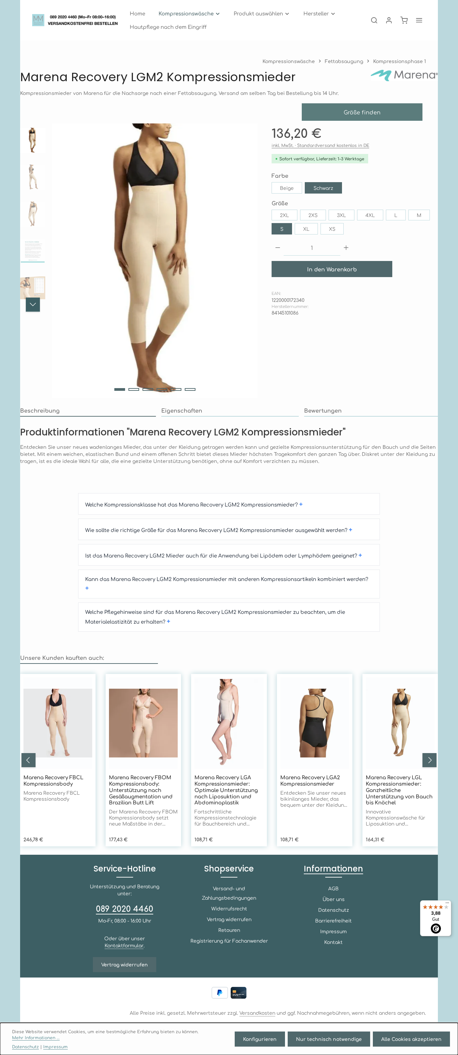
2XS (313, 215)
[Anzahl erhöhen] (346, 248)
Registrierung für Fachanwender (229, 941)
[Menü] (447, 904)
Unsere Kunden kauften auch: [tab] (62, 657)
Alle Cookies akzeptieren (411, 1039)
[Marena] (404, 77)
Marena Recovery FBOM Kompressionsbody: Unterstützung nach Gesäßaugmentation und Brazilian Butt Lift (141, 790)
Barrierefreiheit (333, 920)
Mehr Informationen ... (36, 1037)
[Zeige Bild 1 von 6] (119, 389)
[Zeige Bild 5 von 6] (176, 389)
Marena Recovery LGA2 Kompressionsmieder (310, 780)
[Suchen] (374, 20)
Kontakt (333, 942)
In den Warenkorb (332, 269)
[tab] (88, 411)
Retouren (229, 930)
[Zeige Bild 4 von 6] (162, 389)
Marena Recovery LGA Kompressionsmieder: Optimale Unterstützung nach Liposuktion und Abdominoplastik (226, 790)
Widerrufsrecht (229, 908)
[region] (139, 260)
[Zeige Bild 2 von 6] (133, 389)
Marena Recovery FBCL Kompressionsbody (53, 780)
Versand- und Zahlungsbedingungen (229, 893)
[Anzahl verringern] (278, 248)
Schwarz (323, 188)
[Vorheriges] (28, 760)
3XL (341, 215)
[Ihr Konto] (389, 20)
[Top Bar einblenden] (419, 20)
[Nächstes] (33, 305)
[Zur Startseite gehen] (77, 20)
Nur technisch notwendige (329, 1039)
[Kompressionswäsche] (189, 13)
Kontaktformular (124, 945)
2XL (284, 215)
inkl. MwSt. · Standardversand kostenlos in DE (320, 145)
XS (332, 229)
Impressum (333, 931)
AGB (333, 888)
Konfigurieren (260, 1039)
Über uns (334, 899)
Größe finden (362, 112)
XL (306, 229)
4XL (370, 215)
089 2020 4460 (124, 908)
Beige (287, 188)
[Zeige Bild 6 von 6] (190, 389)
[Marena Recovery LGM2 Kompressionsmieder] (155, 260)
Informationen (333, 868)
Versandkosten (257, 1013)
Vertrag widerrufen (124, 964)
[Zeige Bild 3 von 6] (147, 389)
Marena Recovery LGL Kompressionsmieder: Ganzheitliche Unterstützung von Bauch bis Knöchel (399, 790)
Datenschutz (333, 910)
